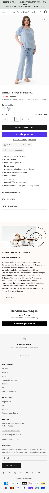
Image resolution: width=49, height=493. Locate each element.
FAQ (3, 387)
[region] (24, 345)
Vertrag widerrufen (9, 391)
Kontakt (5, 372)
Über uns (5, 369)
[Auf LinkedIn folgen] (39, 472)
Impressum (6, 402)
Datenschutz (7, 409)
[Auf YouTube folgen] (27, 472)
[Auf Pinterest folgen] (21, 472)
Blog (4, 376)
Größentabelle (41, 114)
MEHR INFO (11, 298)
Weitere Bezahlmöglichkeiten (24, 140)
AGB (3, 405)
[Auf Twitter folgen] (9, 472)
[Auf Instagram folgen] (15, 472)
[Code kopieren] (43, 6)
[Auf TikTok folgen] (33, 472)
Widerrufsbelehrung (10, 413)
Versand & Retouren (10, 380)
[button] (4, 109)
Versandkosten (15, 99)
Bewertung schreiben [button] (24, 323)
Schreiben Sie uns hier (11, 430)
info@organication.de (10, 439)
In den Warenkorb (24, 127)
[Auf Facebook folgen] (3, 472)
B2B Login (6, 384)
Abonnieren (11, 465)
